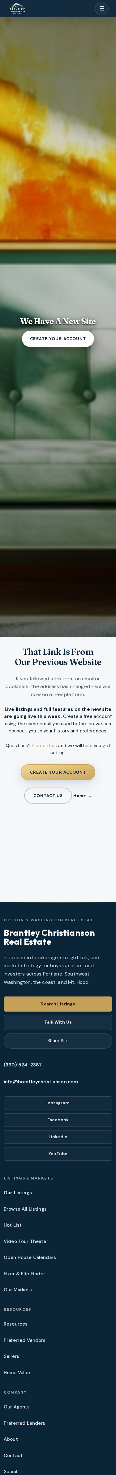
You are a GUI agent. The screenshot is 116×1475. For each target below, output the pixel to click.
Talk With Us (58, 1022)
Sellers (11, 1356)
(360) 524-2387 (23, 1065)
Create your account (58, 338)
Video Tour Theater (26, 1241)
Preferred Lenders (24, 1423)
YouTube (58, 1153)
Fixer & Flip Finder (24, 1274)
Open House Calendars (30, 1257)
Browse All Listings (25, 1209)
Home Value (17, 1373)
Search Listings (58, 1004)
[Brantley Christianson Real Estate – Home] (17, 8)
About (11, 1439)
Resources (16, 1324)
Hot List (13, 1225)
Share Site (58, 1040)
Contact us (44, 746)
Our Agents (17, 1407)
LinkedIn (58, 1136)
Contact (13, 1456)
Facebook (58, 1120)
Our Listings (18, 1193)
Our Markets (18, 1290)
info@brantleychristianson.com (41, 1082)
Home (79, 795)
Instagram (57, 1103)
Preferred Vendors (25, 1340)
